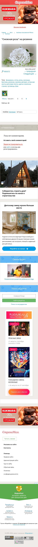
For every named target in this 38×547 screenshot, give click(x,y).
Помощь (7, 453)
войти (9, 147)
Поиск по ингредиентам (19, 304)
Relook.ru (9, 517)
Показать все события (19, 392)
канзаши (26, 80)
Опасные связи (14, 338)
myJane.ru (9, 511)
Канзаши (7, 33)
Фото (11, 32)
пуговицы (11, 86)
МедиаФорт (19, 493)
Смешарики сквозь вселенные (16, 381)
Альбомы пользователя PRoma (24, 32)
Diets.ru (28, 505)
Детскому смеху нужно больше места (19, 206)
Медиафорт (29, 533)
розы (21, 80)
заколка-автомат (21, 82)
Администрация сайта (11, 460)
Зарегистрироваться (12, 144)
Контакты (7, 448)
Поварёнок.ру (9, 505)
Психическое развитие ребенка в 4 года (19, 279)
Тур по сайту (8, 464)
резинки (11, 82)
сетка (16, 80)
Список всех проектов (19, 524)
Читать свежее (9, 439)
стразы (4, 86)
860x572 (7, 71)
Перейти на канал (17, 249)
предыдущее (31, 71)
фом (16, 86)
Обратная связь (9, 467)
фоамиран (10, 80)
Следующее (29, 73)
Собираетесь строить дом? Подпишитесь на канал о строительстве (14, 193)
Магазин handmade (20, 27)
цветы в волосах (25, 84)
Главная (4, 32)
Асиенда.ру (28, 511)
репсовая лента (12, 84)
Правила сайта (8, 457)
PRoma (4, 99)
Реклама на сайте (10, 444)
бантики (5, 82)
